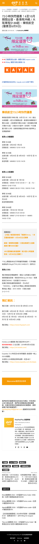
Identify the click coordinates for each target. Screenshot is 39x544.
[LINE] (20, 456)
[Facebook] (15, 447)
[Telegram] (24, 456)
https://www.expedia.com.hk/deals (23, 362)
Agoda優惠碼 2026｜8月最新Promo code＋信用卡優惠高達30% (19, 509)
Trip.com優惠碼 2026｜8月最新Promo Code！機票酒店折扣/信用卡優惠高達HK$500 (19, 523)
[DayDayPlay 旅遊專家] (9, 433)
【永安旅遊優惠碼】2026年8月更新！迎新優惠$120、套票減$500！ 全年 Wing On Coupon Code (18, 516)
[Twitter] (21, 447)
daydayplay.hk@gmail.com (12, 409)
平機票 (5, 462)
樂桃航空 (23, 462)
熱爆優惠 (9, 9)
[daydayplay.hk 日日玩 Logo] (19, 3)
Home (3, 9)
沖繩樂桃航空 (25, 466)
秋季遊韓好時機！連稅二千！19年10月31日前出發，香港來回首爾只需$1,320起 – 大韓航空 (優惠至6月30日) (28, 479)
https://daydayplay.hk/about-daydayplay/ (22, 423)
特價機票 (15, 9)
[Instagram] (18, 447)
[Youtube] (27, 447)
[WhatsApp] (15, 456)
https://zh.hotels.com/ (18, 347)
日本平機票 (13, 462)
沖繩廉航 (16, 466)
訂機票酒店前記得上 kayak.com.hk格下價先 (18, 82)
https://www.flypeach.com (20, 325)
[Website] (24, 447)
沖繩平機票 (6, 466)
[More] (33, 456)
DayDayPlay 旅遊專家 (22, 30)
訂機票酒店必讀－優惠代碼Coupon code (20, 59)
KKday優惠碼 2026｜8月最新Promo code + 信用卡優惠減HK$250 (19, 502)
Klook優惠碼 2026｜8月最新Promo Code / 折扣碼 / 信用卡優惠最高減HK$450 (19, 496)
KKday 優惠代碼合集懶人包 (15, 62)
